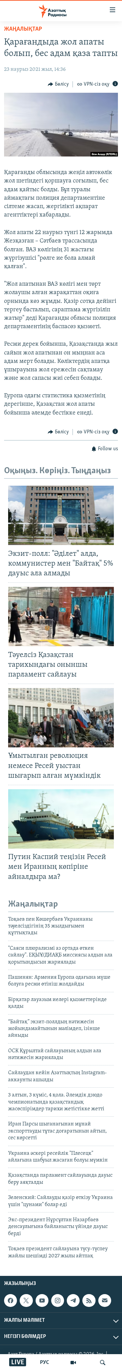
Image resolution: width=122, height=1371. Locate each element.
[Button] (58, 84)
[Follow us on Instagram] (57, 1300)
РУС (44, 1362)
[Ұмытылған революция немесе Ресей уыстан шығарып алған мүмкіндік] (61, 717)
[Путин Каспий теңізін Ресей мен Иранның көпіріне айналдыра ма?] (61, 819)
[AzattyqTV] (73, 1362)
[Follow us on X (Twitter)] (26, 1300)
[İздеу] (103, 1362)
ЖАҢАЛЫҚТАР (23, 29)
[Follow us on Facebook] (10, 1300)
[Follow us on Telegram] (73, 1300)
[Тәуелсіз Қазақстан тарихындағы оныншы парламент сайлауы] (61, 616)
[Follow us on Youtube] (42, 1300)
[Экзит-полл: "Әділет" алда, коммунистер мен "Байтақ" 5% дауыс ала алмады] (61, 515)
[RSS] (88, 1300)
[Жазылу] (104, 1300)
